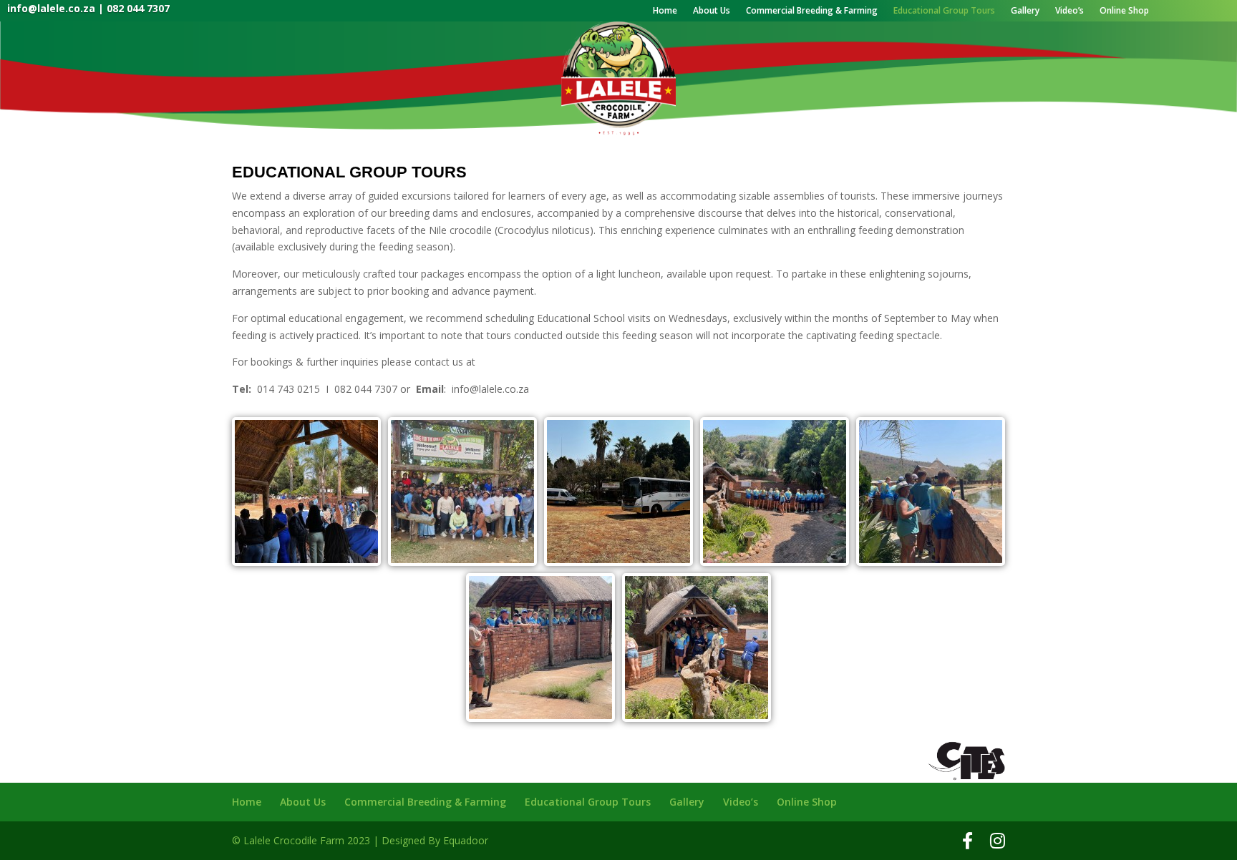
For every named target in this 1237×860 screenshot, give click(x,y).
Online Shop (1124, 11)
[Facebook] (967, 840)
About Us (711, 11)
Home (665, 11)
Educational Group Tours (944, 11)
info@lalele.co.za (51, 8)
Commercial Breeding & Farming (812, 11)
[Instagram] (997, 840)
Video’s (1069, 11)
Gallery (1025, 11)
